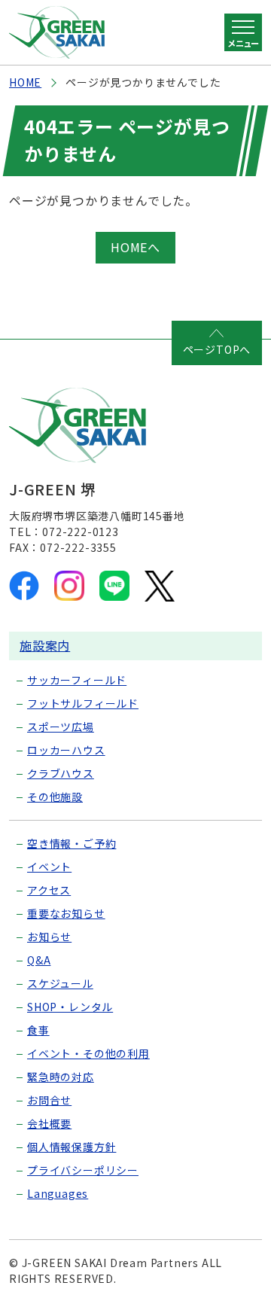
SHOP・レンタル (70, 1006)
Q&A (38, 959)
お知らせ (49, 936)
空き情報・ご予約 (71, 843)
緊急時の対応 (60, 1076)
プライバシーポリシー (83, 1169)
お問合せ (49, 1099)
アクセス (49, 889)
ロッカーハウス (66, 749)
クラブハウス (60, 773)
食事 (38, 1029)
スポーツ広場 (60, 726)
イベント (49, 866)
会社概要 (49, 1123)
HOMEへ (135, 247)
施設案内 (45, 645)
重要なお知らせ (66, 913)
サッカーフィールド (76, 679)
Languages (57, 1193)
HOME (25, 82)
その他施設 (55, 796)
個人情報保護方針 (71, 1146)
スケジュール (60, 983)
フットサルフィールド (83, 703)
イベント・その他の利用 (88, 1053)
